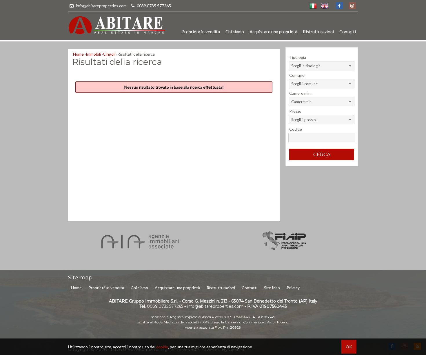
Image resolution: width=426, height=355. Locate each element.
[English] (324, 6)
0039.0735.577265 (153, 5)
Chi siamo (234, 31)
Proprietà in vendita (200, 31)
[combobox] (321, 65)
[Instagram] (352, 6)
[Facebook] (339, 6)
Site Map (272, 287)
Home (76, 287)
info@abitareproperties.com (101, 5)
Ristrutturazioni (318, 31)
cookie (162, 346)
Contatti (347, 31)
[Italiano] (313, 6)
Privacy (293, 287)
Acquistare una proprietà (273, 31)
